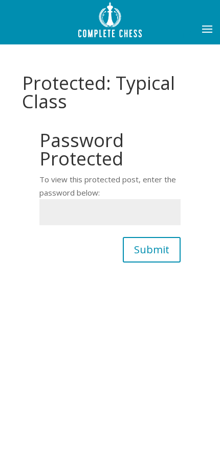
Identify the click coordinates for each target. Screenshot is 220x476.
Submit (151, 249)
